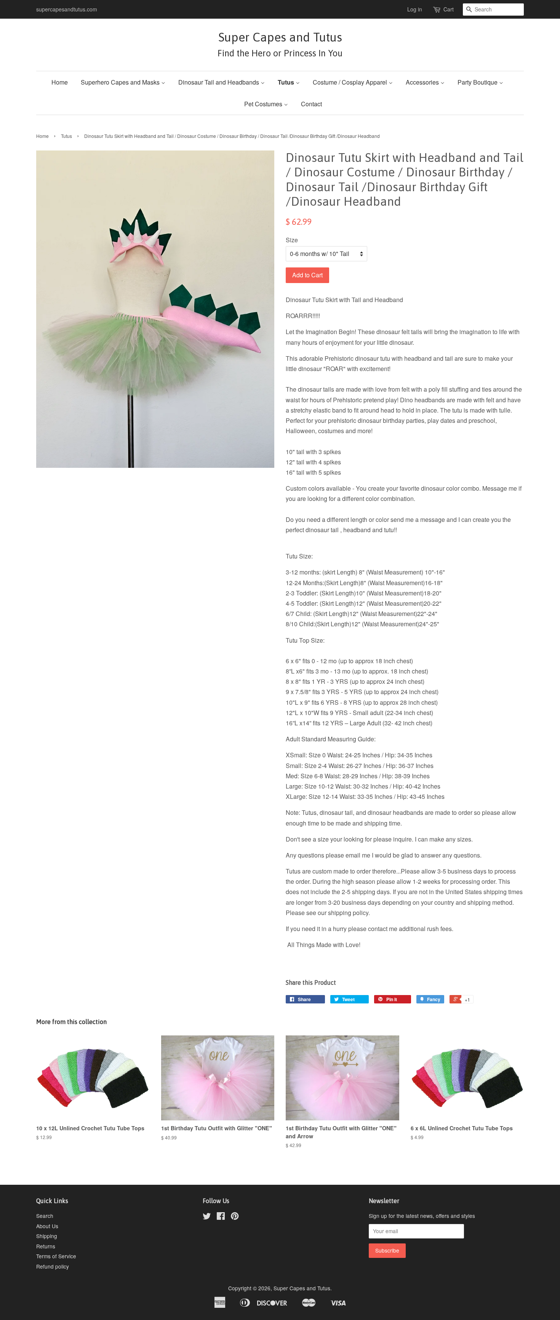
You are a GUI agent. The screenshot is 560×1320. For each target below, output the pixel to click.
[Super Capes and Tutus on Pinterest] (234, 1217)
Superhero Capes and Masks (121, 82)
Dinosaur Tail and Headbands (219, 82)
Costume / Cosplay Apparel (351, 82)
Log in (414, 9)
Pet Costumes (264, 103)
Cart (448, 9)
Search (44, 1215)
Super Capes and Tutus (280, 44)
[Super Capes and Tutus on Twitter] (207, 1217)
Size (292, 239)
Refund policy (52, 1266)
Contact (311, 103)
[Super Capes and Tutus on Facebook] (220, 1217)
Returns (45, 1246)
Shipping (46, 1236)
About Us (47, 1226)
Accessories (423, 82)
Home (59, 82)
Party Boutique (478, 82)
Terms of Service (56, 1256)
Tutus (287, 82)
